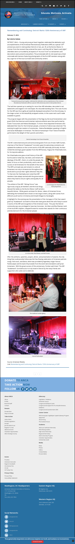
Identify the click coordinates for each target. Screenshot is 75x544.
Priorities (7, 460)
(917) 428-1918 (43, 493)
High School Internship (45, 431)
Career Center (38, 24)
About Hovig (42, 419)
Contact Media (43, 452)
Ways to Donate (9, 413)
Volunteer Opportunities (11, 431)
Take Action (43, 19)
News (40, 446)
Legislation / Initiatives (45, 399)
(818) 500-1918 (43, 506)
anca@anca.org (9, 499)
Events (62, 24)
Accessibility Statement (11, 478)
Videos (41, 450)
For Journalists (43, 454)
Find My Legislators (10, 421)
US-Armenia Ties (9, 466)
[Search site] (42, 6)
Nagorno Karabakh (10, 464)
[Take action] (46, 6)
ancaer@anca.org (44, 495)
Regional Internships (44, 434)
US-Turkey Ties (9, 470)
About (6, 399)
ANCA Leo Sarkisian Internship (47, 427)
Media (54, 19)
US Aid (6, 468)
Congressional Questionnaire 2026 (48, 409)
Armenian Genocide (10, 462)
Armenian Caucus (44, 401)
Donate (38, 2)
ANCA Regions (10, 2)
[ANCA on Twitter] (61, 6)
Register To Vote (9, 427)
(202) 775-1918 (11, 495)
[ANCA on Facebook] (68, 6)
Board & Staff (8, 403)
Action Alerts (8, 419)
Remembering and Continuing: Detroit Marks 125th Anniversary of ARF (35, 364)
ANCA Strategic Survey (11, 434)
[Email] (54, 6)
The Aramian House (44, 421)
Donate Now (8, 411)
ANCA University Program (46, 436)
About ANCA (28, 2)
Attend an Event (9, 429)
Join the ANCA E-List (10, 425)
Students (51, 24)
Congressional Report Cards (47, 403)
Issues (64, 19)
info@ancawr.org (44, 508)
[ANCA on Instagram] (57, 6)
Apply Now (42, 417)
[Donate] (50, 6)
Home (20, 2)
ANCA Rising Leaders (44, 429)
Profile (6, 401)
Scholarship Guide (44, 440)
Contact (7, 405)
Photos (41, 448)
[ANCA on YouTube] (64, 6)
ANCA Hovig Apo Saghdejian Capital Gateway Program (54, 415)
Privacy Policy (8, 476)
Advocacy (24, 24)
